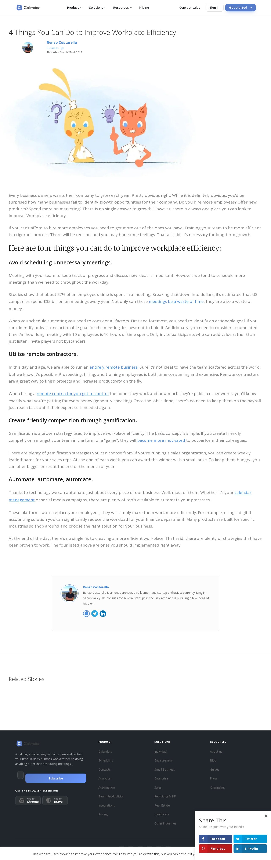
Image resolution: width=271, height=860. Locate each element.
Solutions (96, 7)
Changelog (217, 787)
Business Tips (56, 48)
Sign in (215, 7)
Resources (121, 7)
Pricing (144, 7)
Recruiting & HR (165, 796)
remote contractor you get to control (73, 393)
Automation (106, 787)
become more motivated (161, 440)
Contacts (104, 769)
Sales (158, 787)
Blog (213, 760)
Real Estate (162, 805)
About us (216, 751)
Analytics (104, 778)
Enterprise (161, 778)
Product (73, 7)
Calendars (105, 751)
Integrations (106, 805)
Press (214, 778)
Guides (214, 769)
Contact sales (189, 7)
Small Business (164, 769)
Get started (238, 7)
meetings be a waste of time (176, 301)
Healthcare (161, 814)
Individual (160, 751)
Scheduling (105, 760)
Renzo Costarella (62, 42)
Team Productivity (110, 796)
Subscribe (56, 778)
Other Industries (165, 823)
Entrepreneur (163, 760)
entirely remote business (114, 367)
